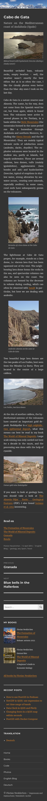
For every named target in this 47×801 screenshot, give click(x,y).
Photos (7, 772)
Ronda (7, 539)
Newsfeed (20, 796)
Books (7, 759)
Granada (8, 535)
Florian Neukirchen (12, 546)
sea (19, 549)
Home (7, 753)
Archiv (28, 796)
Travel (29, 549)
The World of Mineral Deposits (20, 436)
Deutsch (10, 740)
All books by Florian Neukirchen (20, 675)
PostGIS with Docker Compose (22, 719)
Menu (40, 4)
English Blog (10, 778)
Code (6, 765)
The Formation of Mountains (19, 528)
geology (13, 549)
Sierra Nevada (23, 136)
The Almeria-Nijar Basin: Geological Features (23, 499)
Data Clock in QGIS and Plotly (21, 708)
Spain (23, 549)
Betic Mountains (29, 122)
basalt (32, 288)
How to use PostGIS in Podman (22, 697)
